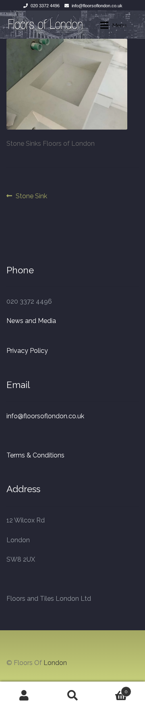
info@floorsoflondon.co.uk (97, 5)
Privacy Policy (27, 350)
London (55, 663)
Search (72, 695)
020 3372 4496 (45, 5)
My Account (24, 695)
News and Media (31, 321)
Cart (112, 688)
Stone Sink (31, 196)
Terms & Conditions (35, 455)
